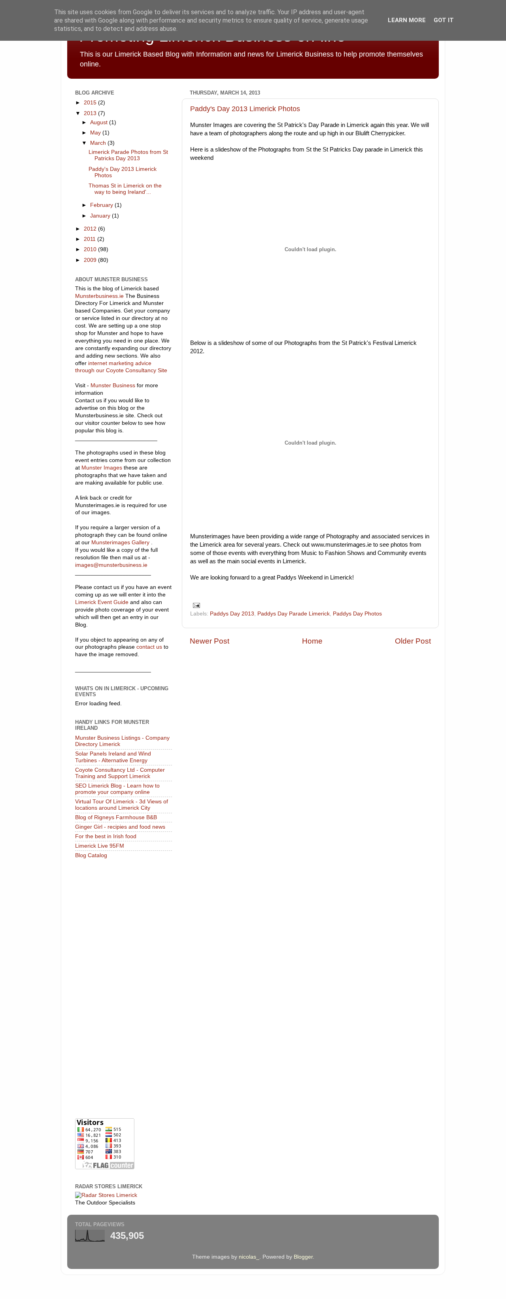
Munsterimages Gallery (120, 542)
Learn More (407, 20)
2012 (91, 229)
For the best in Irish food (105, 836)
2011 (90, 239)
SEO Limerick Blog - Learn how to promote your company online (117, 789)
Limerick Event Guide (101, 602)
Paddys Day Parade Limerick (293, 614)
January (101, 216)
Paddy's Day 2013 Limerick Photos (245, 109)
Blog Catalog (91, 855)
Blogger (303, 1257)
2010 (91, 249)
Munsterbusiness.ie (99, 296)
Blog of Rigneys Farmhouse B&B (116, 817)
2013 (91, 113)
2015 (91, 103)
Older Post (413, 641)
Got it (444, 20)
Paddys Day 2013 (232, 614)
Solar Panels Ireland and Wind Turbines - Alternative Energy (113, 757)
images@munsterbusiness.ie (111, 565)
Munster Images (101, 468)
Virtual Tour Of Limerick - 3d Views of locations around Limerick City (121, 805)
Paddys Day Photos (357, 614)
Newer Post (209, 641)
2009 (91, 260)
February (102, 205)
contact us (149, 647)
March (99, 143)
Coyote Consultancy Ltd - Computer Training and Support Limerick (120, 773)
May (96, 133)
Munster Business (113, 385)
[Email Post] (195, 605)
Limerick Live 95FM (99, 846)
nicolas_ (249, 1257)
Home (312, 641)
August (99, 122)
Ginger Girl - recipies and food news (120, 827)
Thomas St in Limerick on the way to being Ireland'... (125, 189)
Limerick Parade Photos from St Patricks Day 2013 (128, 155)
